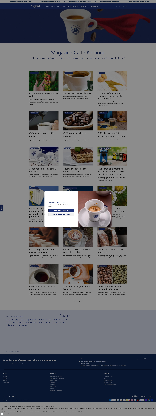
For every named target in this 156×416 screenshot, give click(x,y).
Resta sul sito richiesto (61, 210)
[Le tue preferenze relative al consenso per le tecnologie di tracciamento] (2, 414)
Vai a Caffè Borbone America (61, 214)
